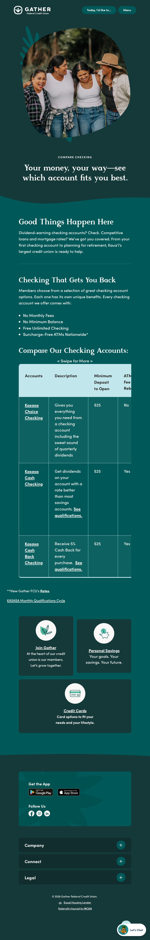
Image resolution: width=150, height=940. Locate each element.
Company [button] (34, 845)
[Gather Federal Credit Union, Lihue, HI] (32, 10)
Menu (127, 10)
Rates (44, 590)
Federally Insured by (75, 908)
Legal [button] (30, 877)
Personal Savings (104, 650)
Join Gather (46, 647)
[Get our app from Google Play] (41, 792)
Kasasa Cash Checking (34, 477)
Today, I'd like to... (99, 10)
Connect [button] (33, 861)
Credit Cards (75, 710)
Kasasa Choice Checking (34, 411)
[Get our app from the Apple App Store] (69, 792)
